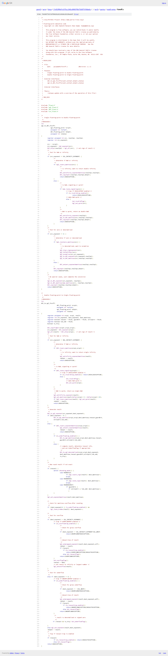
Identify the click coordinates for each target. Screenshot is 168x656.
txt (160, 653)
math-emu (111, 9)
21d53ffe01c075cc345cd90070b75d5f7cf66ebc (72, 9)
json (164, 653)
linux (50, 9)
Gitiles (12, 653)
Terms (22, 653)
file (76, 14)
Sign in (164, 3)
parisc (102, 9)
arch (96, 9)
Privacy (17, 653)
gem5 (38, 9)
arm (44, 9)
